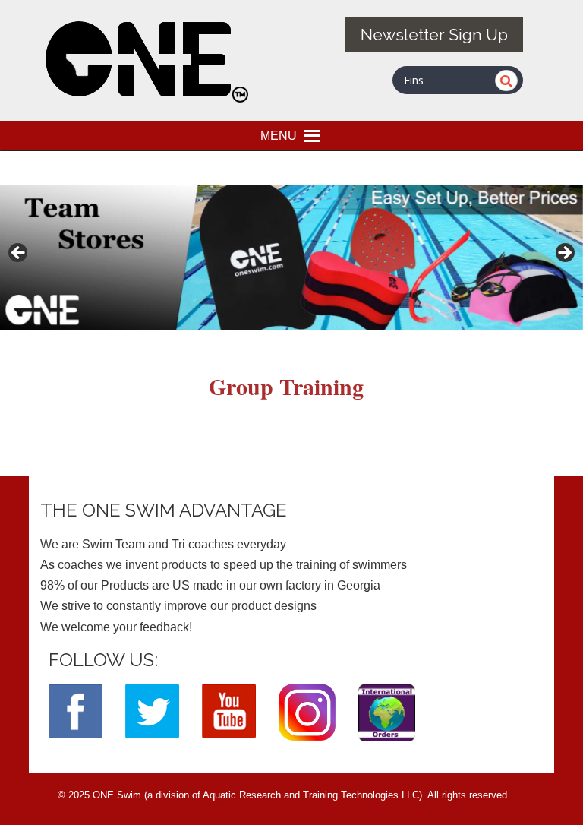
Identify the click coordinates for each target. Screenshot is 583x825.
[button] (278, 135)
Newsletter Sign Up (434, 34)
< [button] (19, 253)
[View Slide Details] (291, 257)
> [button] (564, 253)
